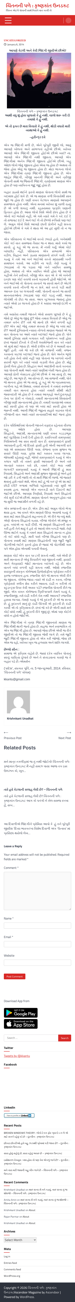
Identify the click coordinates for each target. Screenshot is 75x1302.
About (32, 1210)
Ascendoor (52, 1292)
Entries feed (10, 1263)
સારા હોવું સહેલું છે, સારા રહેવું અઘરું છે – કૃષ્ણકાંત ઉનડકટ (33, 1153)
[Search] (68, 20)
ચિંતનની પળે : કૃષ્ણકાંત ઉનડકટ (37, 5)
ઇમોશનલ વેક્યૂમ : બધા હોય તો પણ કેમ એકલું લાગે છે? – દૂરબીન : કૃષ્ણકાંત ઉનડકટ (36, 1162)
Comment (11, 867)
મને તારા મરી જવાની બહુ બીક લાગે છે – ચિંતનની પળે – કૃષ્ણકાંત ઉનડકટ (36, 1172)
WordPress (27, 1297)
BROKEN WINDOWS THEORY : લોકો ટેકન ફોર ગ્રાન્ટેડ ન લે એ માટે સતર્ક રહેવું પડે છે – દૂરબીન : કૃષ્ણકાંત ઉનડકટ (36, 1134)
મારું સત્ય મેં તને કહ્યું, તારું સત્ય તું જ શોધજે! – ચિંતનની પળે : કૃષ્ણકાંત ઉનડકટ (35, 1191)
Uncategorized (15, 40)
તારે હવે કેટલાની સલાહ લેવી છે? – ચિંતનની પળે (33, 789)
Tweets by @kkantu (17, 1055)
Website (9, 955)
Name (9, 918)
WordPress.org (12, 1276)
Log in (7, 1256)
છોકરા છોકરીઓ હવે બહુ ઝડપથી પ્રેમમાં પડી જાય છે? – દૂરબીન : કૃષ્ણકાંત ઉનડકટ (36, 1145)
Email (8, 937)
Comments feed (12, 1269)
